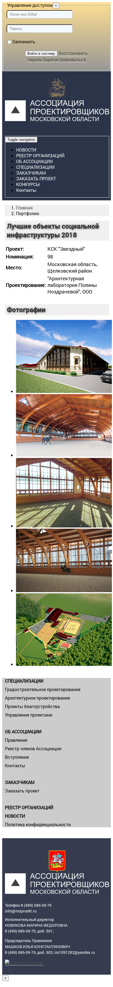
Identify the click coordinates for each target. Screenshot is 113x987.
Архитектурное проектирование (37, 698)
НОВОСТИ (26, 150)
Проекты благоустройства (32, 706)
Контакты (26, 190)
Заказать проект (22, 791)
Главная (24, 207)
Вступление (17, 757)
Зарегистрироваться (64, 59)
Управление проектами (28, 715)
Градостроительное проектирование (42, 689)
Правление (16, 740)
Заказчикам (31, 173)
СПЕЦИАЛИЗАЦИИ (35, 167)
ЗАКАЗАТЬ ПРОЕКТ (36, 178)
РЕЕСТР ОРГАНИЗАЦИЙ (40, 155)
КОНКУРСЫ (28, 184)
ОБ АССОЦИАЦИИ (34, 161)
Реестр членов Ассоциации (33, 748)
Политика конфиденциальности (38, 824)
